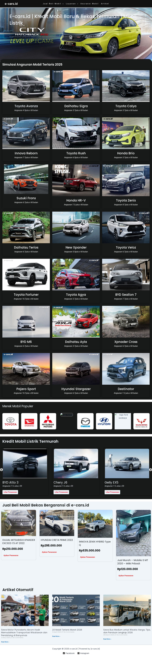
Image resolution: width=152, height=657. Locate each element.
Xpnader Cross (125, 342)
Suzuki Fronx (26, 198)
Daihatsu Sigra (76, 106)
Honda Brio (126, 153)
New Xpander (76, 247)
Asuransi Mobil (90, 4)
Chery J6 (9, 482)
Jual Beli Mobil (52, 4)
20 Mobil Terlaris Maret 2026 (67, 629)
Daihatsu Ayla (76, 342)
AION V (110, 482)
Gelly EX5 (60, 482)
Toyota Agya (76, 295)
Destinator (126, 389)
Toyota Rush (76, 153)
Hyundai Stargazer (76, 389)
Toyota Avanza (26, 106)
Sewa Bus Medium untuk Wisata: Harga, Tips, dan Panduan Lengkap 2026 (127, 631)
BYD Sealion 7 (125, 295)
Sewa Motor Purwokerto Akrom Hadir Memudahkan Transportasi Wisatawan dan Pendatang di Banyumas (24, 632)
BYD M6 (26, 342)
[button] (62, 3)
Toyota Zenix (126, 200)
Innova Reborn (26, 153)
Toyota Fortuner (26, 295)
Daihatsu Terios (26, 247)
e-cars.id (11, 3)
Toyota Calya (125, 106)
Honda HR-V (76, 200)
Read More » (5, 642)
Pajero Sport (26, 389)
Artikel (105, 4)
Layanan (71, 4)
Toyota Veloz (126, 247)
